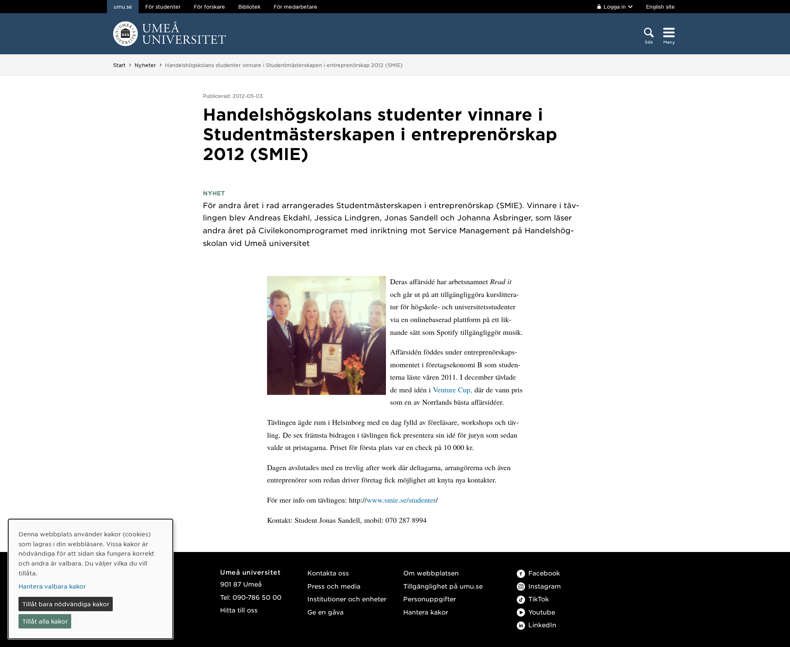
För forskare (209, 6)
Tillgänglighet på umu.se (443, 586)
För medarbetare (295, 6)
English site (660, 6)
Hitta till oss (239, 610)
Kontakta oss (328, 573)
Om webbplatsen (431, 573)
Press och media (333, 586)
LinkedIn (542, 624)
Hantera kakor (425, 612)
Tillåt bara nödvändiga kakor (65, 604)
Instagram (544, 586)
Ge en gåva (325, 612)
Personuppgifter (429, 599)
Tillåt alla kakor (45, 621)
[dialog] (90, 579)
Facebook (544, 573)
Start (119, 65)
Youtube (541, 612)
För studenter (163, 6)
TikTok (538, 599)
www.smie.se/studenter (401, 500)
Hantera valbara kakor (52, 586)
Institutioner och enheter (346, 599)
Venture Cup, (452, 389)
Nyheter (145, 65)
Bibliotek (249, 6)
